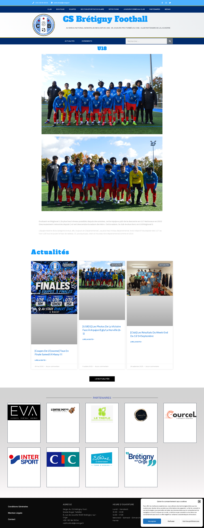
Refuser (171, 521)
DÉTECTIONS (114, 9)
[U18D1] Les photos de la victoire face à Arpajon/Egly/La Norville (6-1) (102, 330)
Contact (11, 519)
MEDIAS (167, 9)
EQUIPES (72, 9)
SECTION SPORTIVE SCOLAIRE (92, 9)
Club (49, 9)
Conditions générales (18, 506)
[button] (199, 501)
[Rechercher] (170, 41)
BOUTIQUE (60, 9)
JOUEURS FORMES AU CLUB (134, 9)
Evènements (87, 41)
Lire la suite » (40, 360)
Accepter (152, 521)
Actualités (69, 41)
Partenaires (154, 9)
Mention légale (15, 513)
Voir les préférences (191, 521)
